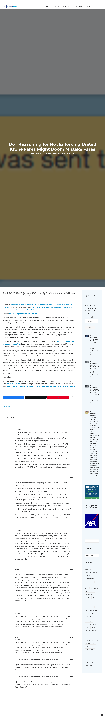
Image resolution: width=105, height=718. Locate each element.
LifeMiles (87, 630)
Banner (87, 591)
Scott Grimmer (69, 153)
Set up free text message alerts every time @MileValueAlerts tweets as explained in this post (41, 386)
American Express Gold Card (94, 413)
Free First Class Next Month (90, 617)
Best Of (93, 591)
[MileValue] (10, 6)
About (89, 6)
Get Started (55, 6)
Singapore (95, 640)
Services (65, 6)
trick (96, 652)
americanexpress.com (39, 295)
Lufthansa (94, 630)
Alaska (95, 572)
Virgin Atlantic (89, 665)
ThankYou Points (89, 649)
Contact (84, 2)
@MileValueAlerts (13, 384)
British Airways (89, 594)
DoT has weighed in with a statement (23, 314)
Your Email (89, 317)
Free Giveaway (88, 621)
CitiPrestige (88, 604)
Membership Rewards (90, 637)
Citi (91, 600)
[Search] (101, 7)
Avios (86, 588)
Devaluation (93, 610)
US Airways (88, 659)
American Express (89, 581)
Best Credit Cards (77, 6)
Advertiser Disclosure (95, 2)
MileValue (87, 640)
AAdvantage (88, 569)
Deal (96, 607)
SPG (94, 643)
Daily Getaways (89, 607)
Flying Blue (93, 613)
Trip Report (88, 656)
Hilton (93, 627)
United (57, 153)
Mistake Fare (50, 153)
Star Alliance (88, 646)
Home (46, 6)
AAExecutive (88, 572)
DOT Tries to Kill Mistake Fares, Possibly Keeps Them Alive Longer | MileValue (36, 659)
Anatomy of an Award (90, 585)
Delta (86, 610)
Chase (86, 600)
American (87, 575)
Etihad (87, 613)
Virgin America (89, 662)
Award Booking (94, 588)
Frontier (87, 627)
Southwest (88, 643)
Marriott (87, 633)
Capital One (95, 597)
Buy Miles (87, 597)
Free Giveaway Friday (90, 624)
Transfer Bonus (89, 652)
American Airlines (89, 578)
